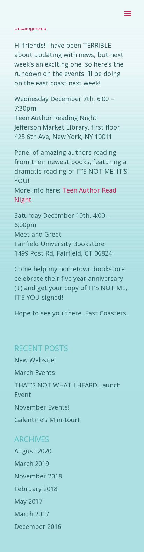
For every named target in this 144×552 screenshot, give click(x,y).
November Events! (41, 407)
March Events (34, 372)
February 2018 (35, 488)
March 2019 (31, 463)
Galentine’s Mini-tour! (46, 419)
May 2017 (28, 501)
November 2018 (38, 476)
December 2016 (37, 526)
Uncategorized (30, 28)
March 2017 (31, 514)
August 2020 (32, 451)
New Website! (35, 360)
